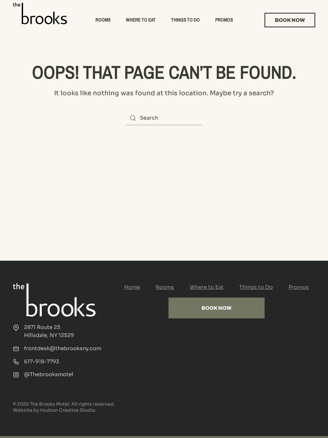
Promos (224, 19)
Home (132, 287)
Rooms (103, 19)
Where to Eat (141, 19)
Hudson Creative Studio (67, 410)
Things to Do (185, 19)
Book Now (290, 20)
